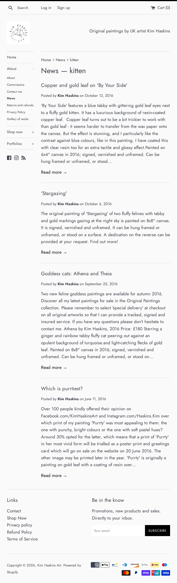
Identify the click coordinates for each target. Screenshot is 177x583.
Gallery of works (17, 119)
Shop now (20, 132)
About (20, 68)
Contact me (14, 91)
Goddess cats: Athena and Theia (76, 273)
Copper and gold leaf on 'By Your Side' (84, 85)
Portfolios (20, 143)
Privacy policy (19, 525)
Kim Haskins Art (49, 565)
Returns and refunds (20, 105)
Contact (14, 511)
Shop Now (17, 518)
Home (11, 57)
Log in (46, 7)
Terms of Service (22, 539)
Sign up (63, 7)
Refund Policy (19, 532)
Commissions (15, 84)
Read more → (54, 172)
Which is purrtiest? (62, 388)
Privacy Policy (16, 112)
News (11, 98)
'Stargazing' (54, 193)
